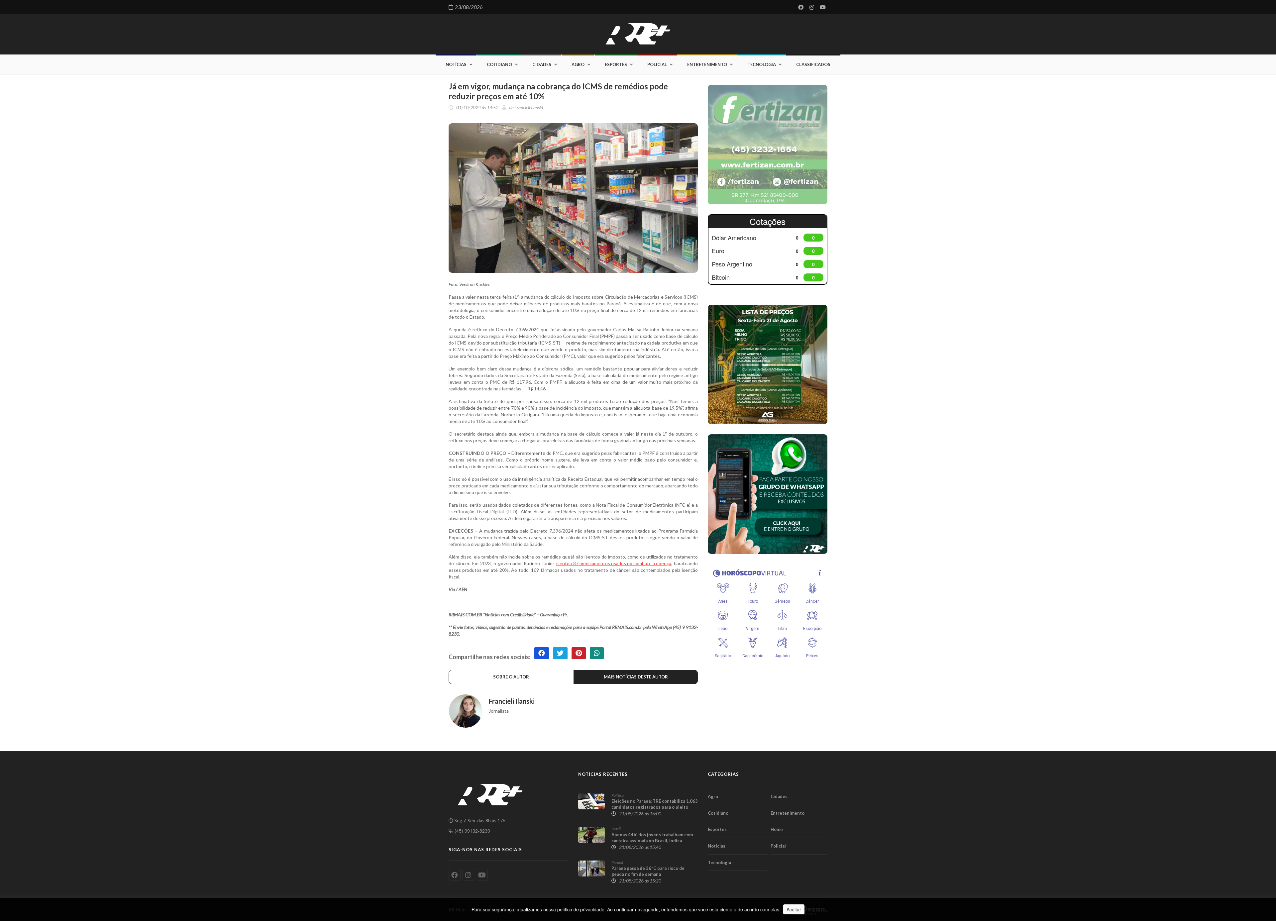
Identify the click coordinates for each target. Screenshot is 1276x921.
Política (617, 795)
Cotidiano (499, 64)
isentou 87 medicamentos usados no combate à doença (613, 563)
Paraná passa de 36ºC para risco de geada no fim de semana (648, 871)
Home (777, 829)
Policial (657, 64)
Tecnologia (761, 64)
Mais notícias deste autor (636, 676)
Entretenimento (707, 64)
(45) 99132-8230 (471, 830)
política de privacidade (580, 909)
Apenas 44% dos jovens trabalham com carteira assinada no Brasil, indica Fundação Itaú (652, 840)
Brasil (616, 828)
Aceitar (794, 909)
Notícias (456, 64)
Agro (578, 64)
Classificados (813, 64)
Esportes (616, 64)
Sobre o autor (511, 676)
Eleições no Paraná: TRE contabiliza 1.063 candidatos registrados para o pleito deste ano (654, 807)
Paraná (617, 862)
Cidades (541, 64)
